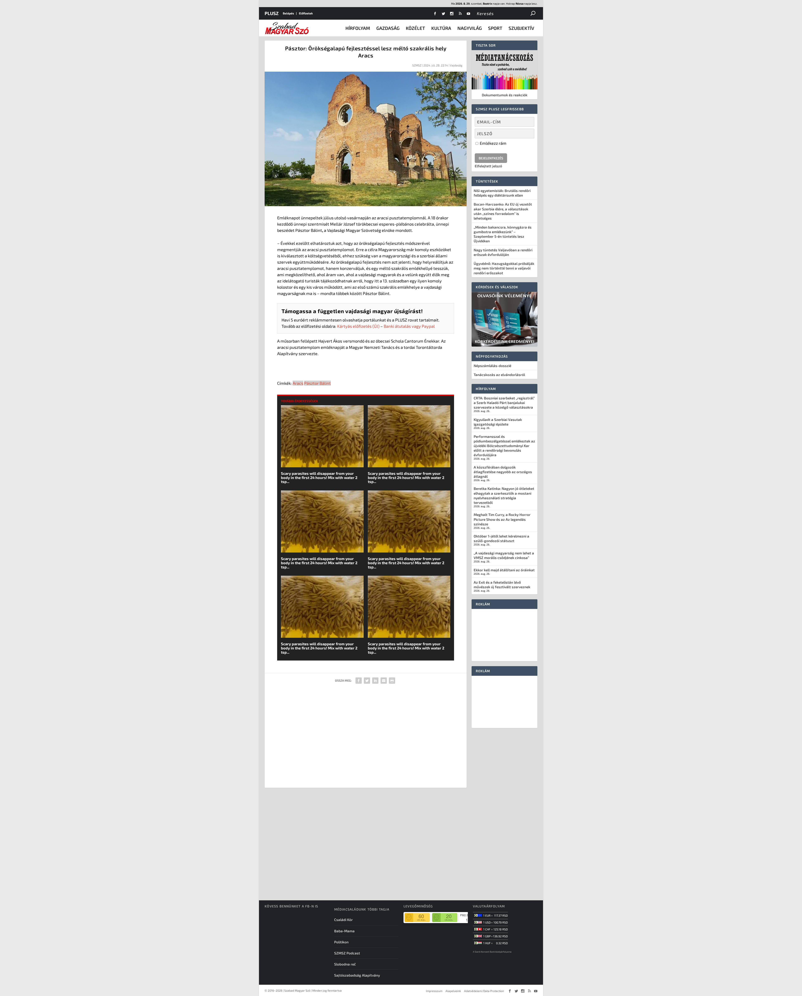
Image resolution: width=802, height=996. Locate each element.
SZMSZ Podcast (347, 953)
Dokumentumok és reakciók (504, 95)
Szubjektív (521, 28)
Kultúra (441, 28)
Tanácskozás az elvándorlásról (499, 374)
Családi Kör (343, 919)
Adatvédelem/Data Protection (484, 991)
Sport (495, 28)
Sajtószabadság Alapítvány (357, 975)
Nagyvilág (469, 28)
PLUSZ (272, 13)
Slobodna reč (345, 964)
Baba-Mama (344, 931)
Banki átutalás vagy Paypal (409, 326)
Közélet (415, 28)
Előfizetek (306, 13)
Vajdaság (456, 65)
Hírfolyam (357, 28)
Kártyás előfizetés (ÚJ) (358, 326)
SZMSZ (416, 65)
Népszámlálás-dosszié (492, 365)
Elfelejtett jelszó (488, 166)
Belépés (288, 13)
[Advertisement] (366, 737)
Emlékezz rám (492, 143)
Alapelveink (453, 991)
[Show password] (527, 133)
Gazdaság (388, 28)
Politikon (341, 942)
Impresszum (434, 991)
